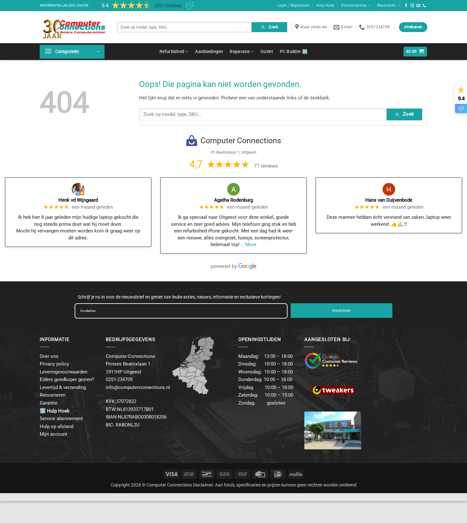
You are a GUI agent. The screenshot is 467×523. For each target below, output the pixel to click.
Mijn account (53, 434)
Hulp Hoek (325, 5)
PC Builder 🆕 (294, 51)
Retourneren (52, 395)
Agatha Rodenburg (233, 200)
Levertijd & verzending (63, 387)
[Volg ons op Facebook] (406, 6)
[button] (72, 52)
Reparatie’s (386, 5)
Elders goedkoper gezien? (67, 379)
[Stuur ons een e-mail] (418, 6)
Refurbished (171, 51)
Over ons (49, 356)
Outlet (267, 51)
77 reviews (266, 166)
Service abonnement (61, 418)
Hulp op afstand (56, 426)
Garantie (49, 403)
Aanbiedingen (209, 51)
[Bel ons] (424, 6)
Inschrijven (341, 310)
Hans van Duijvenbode (388, 200)
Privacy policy (54, 364)
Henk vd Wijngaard (78, 200)
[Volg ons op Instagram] (412, 6)
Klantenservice (353, 5)
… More (248, 244)
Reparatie (240, 51)
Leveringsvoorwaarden (63, 372)
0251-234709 (78, 5)
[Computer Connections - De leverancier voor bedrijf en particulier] (73, 27)
